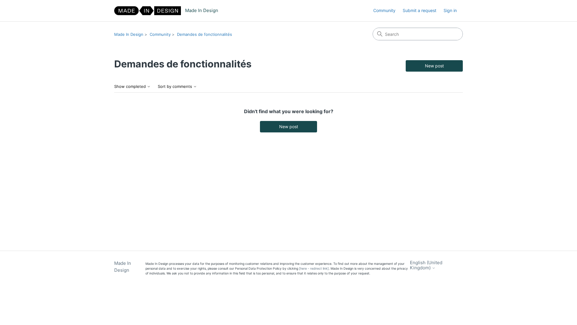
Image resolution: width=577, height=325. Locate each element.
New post (434, 65)
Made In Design (128, 34)
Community (384, 10)
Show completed (130, 86)
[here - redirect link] (314, 269)
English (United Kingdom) (426, 265)
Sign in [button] (450, 10)
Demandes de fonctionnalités (204, 34)
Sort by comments (175, 86)
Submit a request (419, 10)
